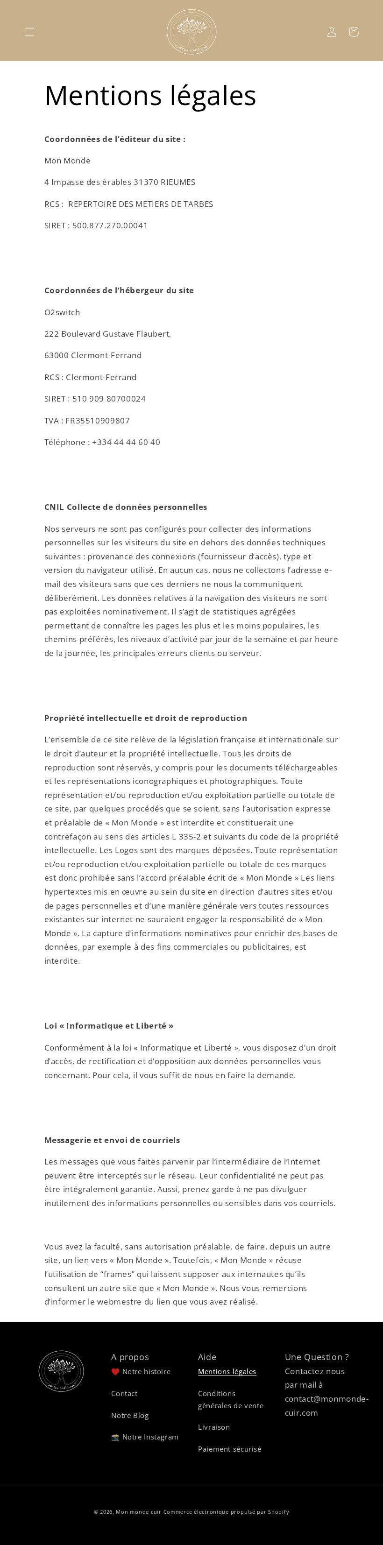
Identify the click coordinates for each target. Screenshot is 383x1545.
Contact (124, 1393)
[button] (29, 31)
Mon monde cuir (138, 1512)
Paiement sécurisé (230, 1448)
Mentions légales (227, 1371)
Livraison (214, 1427)
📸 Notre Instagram (145, 1436)
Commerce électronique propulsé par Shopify (226, 1512)
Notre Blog (130, 1415)
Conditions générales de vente (230, 1399)
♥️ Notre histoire (140, 1371)
